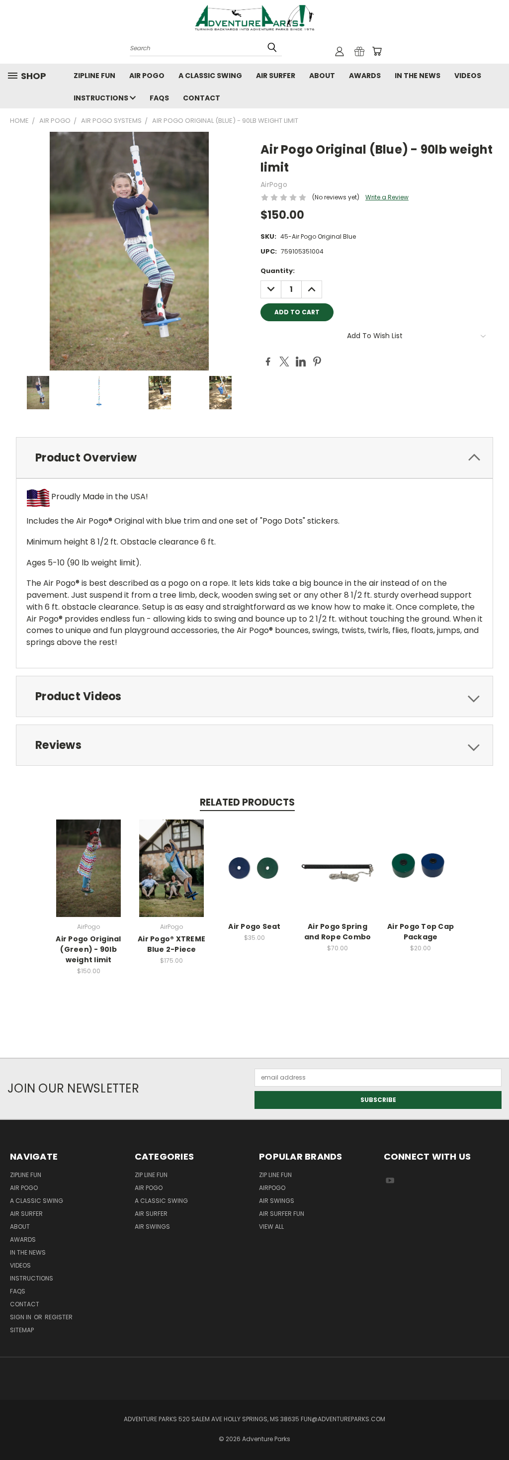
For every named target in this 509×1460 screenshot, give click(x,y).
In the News (417, 76)
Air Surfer (275, 76)
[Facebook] (268, 361)
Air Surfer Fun (281, 1213)
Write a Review (387, 197)
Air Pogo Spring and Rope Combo (337, 931)
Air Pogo (147, 76)
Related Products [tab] (247, 802)
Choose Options (254, 875)
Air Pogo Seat (254, 926)
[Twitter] (284, 361)
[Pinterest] (317, 361)
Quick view (88, 858)
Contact (201, 98)
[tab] (254, 457)
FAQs (159, 98)
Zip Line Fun (151, 1175)
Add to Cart (89, 875)
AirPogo (272, 1188)
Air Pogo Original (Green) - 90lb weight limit (88, 949)
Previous (492, 1428)
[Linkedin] (301, 361)
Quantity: (277, 270)
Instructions (102, 98)
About (322, 76)
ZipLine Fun (94, 76)
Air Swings (152, 1226)
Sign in (21, 1317)
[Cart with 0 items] (377, 51)
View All (271, 1226)
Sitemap (22, 1330)
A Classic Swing (210, 76)
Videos (467, 76)
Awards (365, 76)
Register (59, 1317)
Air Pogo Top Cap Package (420, 931)
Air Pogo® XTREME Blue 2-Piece (171, 944)
